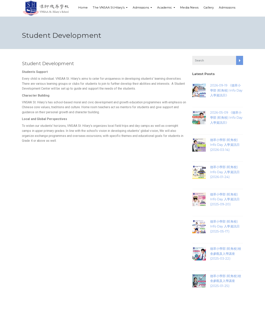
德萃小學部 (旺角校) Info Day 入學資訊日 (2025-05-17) (225, 226)
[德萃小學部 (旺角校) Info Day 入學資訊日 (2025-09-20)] (199, 199)
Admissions (141, 7)
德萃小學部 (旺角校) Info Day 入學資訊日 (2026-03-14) (225, 145)
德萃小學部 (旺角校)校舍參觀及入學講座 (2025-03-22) (225, 253)
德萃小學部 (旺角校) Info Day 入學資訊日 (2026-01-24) (225, 172)
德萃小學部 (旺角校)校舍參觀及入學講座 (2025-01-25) (225, 281)
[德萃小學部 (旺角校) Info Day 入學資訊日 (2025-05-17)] (199, 226)
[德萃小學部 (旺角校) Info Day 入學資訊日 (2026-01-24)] (199, 172)
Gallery (209, 7)
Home (83, 7)
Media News (189, 7)
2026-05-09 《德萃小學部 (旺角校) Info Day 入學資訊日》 (226, 117)
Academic (164, 7)
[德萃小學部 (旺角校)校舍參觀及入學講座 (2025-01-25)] (199, 281)
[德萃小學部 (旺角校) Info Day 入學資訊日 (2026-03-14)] (199, 144)
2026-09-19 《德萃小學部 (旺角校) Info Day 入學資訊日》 (226, 90)
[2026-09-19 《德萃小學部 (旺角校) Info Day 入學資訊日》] (199, 90)
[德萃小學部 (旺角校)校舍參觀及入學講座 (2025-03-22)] (199, 253)
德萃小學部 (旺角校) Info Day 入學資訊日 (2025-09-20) (225, 199)
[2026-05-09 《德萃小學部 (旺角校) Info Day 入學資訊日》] (199, 117)
